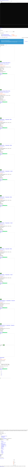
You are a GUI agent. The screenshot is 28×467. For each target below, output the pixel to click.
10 (1, 373)
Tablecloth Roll (7, 34)
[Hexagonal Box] (7, 344)
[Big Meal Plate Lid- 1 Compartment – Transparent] (7, 323)
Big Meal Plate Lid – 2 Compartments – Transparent (7, 300)
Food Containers (2, 92)
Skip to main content (6, 0)
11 (1, 374)
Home (0, 37)
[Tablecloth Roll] (3, 34)
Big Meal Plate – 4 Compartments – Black (6, 248)
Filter (13, 31)
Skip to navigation (2, 0)
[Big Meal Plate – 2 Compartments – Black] (7, 143)
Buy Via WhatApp (5, 73)
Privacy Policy (3, 437)
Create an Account (2, 458)
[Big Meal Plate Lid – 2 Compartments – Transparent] (7, 298)
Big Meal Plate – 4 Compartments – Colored (6, 274)
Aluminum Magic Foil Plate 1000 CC (5, 62)
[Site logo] (14, 2)
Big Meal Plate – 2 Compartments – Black (6, 145)
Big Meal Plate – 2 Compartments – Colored (6, 171)
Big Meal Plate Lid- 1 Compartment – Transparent (7, 325)
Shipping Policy (3, 436)
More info (1, 466)
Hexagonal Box (2, 357)
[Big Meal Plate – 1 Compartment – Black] (7, 117)
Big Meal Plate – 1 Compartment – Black (6, 119)
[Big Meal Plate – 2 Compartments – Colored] (7, 169)
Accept (3, 466)
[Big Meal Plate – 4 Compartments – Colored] (7, 272)
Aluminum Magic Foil (6, 92)
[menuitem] (14, 453)
